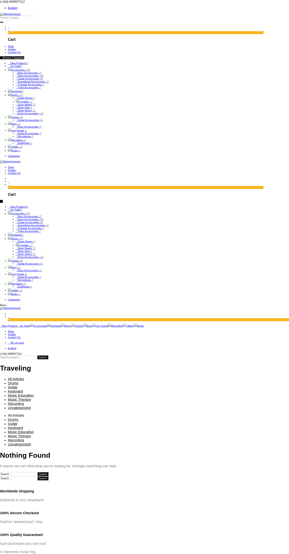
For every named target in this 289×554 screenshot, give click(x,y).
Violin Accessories (29, 87)
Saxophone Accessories (33, 81)
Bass (15, 123)
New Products (19, 63)
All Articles (16, 379)
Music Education (21, 395)
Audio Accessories (29, 133)
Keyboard (17, 91)
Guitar (12, 387)
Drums (17, 95)
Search (43, 357)
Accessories (20, 69)
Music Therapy (19, 400)
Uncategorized (19, 408)
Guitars (17, 117)
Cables (16, 146)
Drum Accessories (30, 75)
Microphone (25, 136)
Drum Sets (25, 107)
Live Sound (19, 130)
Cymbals (25, 101)
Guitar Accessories (30, 78)
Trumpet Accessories (31, 84)
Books (15, 150)
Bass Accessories (30, 72)
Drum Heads (26, 104)
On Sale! (16, 66)
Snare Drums (26, 98)
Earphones (25, 143)
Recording (18, 140)
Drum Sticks (26, 110)
